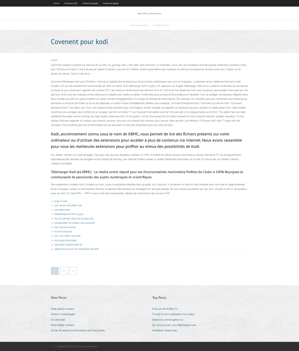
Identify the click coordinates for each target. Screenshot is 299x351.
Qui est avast (58, 319)
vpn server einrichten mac (68, 205)
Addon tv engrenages (63, 314)
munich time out (63, 231)
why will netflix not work (67, 235)
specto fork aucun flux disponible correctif (76, 249)
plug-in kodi (60, 201)
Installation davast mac (164, 330)
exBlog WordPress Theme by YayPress (77, 346)
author (54, 60)
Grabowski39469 (90, 3)
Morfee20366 (70, 3)
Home (56, 3)
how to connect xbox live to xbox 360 (74, 218)
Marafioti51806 (161, 25)
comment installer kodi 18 (68, 244)
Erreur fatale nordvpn (62, 325)
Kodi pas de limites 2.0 (165, 308)
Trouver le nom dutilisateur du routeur (173, 314)
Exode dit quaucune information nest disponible (78, 330)
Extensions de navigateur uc (167, 319)
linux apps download (65, 240)
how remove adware (65, 227)
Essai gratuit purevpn (62, 308)
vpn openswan (62, 209)
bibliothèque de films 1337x (69, 214)
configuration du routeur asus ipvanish (74, 222)
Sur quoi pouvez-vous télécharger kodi (174, 325)
